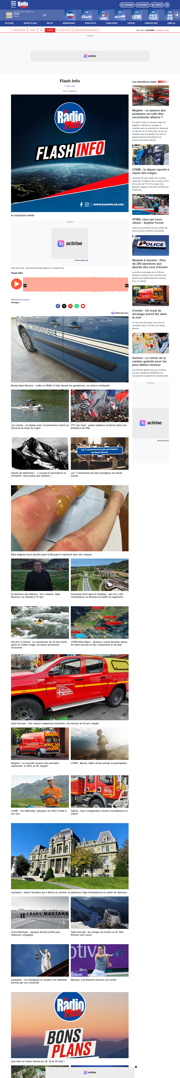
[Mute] (45, 15)
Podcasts (90, 23)
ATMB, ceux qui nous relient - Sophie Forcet (147, 221)
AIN (41, 30)
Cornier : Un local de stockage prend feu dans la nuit (149, 314)
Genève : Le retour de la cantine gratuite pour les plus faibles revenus (149, 361)
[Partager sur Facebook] (57, 307)
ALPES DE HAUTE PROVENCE (86, 30)
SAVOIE (32, 30)
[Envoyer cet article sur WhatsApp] (76, 307)
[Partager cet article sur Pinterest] (70, 307)
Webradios (69, 23)
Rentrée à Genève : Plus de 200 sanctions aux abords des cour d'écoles (150, 264)
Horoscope (151, 23)
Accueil (9, 23)
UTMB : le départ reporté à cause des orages (150, 171)
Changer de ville (162, 30)
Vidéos (131, 23)
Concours (112, 23)
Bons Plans (30, 23)
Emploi (171, 23)
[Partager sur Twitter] (63, 307)
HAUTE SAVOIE (19, 30)
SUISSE (50, 30)
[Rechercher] (167, 4)
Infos (50, 23)
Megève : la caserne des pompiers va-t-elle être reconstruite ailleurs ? (149, 114)
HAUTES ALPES (63, 30)
